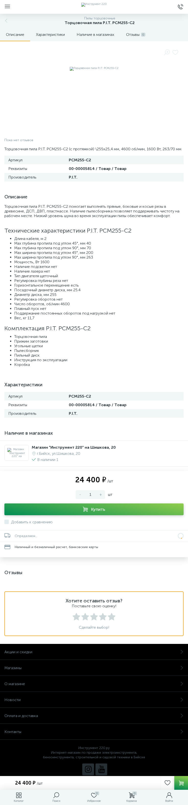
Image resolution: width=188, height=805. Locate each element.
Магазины (13, 668)
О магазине (14, 683)
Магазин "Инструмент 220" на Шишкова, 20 (74, 447)
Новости (12, 699)
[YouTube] (101, 769)
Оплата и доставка (21, 715)
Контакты (12, 731)
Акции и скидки (18, 652)
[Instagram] (88, 769)
